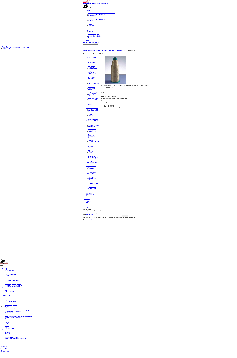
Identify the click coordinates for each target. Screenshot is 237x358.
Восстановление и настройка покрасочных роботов (98, 37)
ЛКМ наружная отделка (93, 110)
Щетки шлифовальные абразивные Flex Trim (92, 171)
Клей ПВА (90, 80)
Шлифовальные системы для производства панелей (93, 69)
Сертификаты (91, 25)
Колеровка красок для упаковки (94, 36)
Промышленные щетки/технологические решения (91, 174)
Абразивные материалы (91, 57)
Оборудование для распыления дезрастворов (93, 132)
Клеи (110, 50)
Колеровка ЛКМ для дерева (93, 34)
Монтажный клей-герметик (93, 101)
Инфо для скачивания (92, 29)
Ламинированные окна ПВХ (93, 161)
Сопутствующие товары (93, 119)
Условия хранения (92, 76)
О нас (87, 21)
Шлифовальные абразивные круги (91, 62)
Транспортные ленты (92, 182)
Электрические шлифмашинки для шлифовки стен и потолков (93, 73)
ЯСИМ (92, 219)
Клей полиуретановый (92, 85)
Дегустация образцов (4, 351)
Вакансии (90, 23)
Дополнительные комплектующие (91, 78)
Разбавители (90, 118)
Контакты (87, 40)
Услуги (87, 30)
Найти (96, 43)
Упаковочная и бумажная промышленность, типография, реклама (101, 13)
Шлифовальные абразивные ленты (92, 59)
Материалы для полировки (93, 71)
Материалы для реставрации (92, 157)
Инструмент (88, 134)
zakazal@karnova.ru (114, 89)
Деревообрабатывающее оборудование (91, 195)
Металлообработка (92, 15)
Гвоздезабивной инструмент (91, 143)
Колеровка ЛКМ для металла (94, 35)
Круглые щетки (91, 177)
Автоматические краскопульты (91, 127)
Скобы (89, 148)
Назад (6, 269)
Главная (85, 50)
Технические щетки (92, 178)
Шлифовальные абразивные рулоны (92, 66)
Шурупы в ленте (91, 156)
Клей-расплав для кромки (93, 83)
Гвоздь (89, 150)
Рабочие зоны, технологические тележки (93, 180)
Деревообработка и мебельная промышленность (98, 14)
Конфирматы (91, 155)
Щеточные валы (91, 176)
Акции (89, 27)
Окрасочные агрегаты (92, 124)
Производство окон (92, 160)
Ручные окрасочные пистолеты (92, 129)
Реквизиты (90, 26)
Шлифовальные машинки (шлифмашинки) (91, 192)
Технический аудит (92, 32)
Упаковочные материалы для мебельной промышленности (92, 184)
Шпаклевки (90, 114)
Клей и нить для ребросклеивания (118, 50)
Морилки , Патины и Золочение (92, 112)
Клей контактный (91, 87)
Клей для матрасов (92, 93)
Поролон (90, 163)
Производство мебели (92, 158)
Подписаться (124, 215)
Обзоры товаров (89, 10)
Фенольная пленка (92, 190)
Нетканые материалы (92, 164)
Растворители (91, 116)
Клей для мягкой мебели (93, 90)
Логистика (88, 39)
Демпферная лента (92, 187)
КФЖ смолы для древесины (91, 89)
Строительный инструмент (93, 139)
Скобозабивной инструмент (93, 141)
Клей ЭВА (90, 82)
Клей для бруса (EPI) (92, 92)
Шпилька (90, 152)
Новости (90, 24)
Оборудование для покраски (92, 120)
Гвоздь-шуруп (91, 151)
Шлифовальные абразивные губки (91, 64)
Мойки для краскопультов (93, 125)
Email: (5, 348)
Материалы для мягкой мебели (92, 162)
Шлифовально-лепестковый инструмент (93, 169)
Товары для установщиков (93, 106)
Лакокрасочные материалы (92, 108)
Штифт (89, 153)
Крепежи (88, 147)
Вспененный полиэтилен (93, 185)
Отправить (13, 231)
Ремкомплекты (91, 140)
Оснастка (90, 105)
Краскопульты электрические (91, 122)
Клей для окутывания (92, 84)
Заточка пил (90, 31)
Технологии (88, 16)
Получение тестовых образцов (94, 11)
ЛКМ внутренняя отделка (93, 109)
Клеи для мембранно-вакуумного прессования (93, 97)
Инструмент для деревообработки (91, 136)
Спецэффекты (91, 115)
